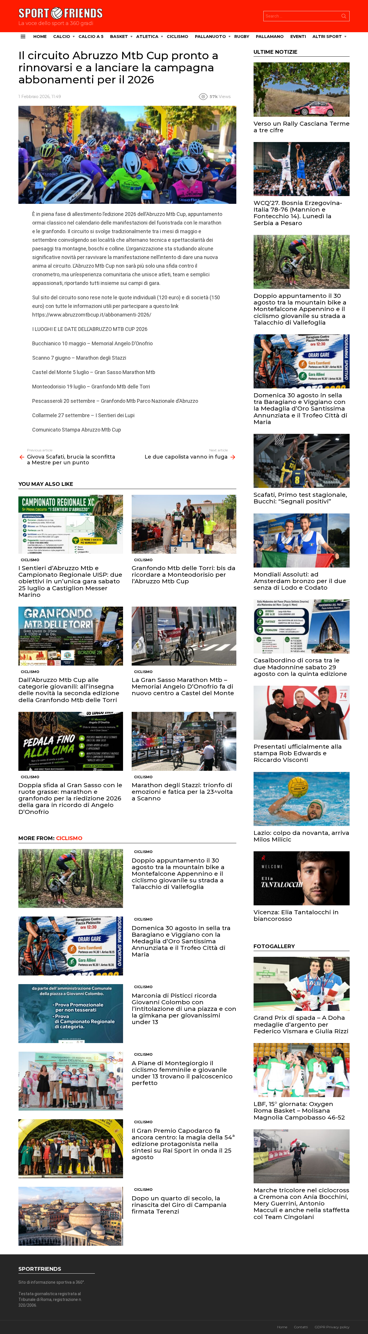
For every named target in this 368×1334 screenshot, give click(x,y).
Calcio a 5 (90, 36)
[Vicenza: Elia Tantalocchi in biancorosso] (302, 878)
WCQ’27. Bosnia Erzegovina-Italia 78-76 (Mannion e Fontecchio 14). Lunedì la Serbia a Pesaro (298, 213)
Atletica (147, 36)
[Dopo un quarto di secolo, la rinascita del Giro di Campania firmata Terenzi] (70, 1216)
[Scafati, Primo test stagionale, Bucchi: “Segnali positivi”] (302, 461)
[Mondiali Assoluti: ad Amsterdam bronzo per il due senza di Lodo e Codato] (302, 540)
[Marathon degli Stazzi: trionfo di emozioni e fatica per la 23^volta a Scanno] (184, 741)
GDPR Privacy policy (332, 1327)
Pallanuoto (210, 36)
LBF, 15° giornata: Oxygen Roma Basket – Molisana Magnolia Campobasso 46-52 (299, 1110)
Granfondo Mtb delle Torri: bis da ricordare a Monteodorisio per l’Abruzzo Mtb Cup (183, 574)
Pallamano (270, 36)
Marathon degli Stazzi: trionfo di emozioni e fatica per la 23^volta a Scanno (182, 791)
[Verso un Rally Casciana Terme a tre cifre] (302, 89)
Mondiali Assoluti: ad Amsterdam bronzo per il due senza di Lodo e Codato (300, 581)
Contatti (301, 1327)
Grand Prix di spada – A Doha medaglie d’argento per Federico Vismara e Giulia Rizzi (301, 1024)
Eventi (298, 36)
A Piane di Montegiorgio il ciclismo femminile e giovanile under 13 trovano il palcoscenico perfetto (182, 1073)
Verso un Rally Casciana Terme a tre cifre (302, 127)
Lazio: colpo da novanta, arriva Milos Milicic (301, 836)
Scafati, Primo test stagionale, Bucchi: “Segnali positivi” (300, 498)
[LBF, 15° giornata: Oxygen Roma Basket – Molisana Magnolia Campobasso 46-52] (302, 1070)
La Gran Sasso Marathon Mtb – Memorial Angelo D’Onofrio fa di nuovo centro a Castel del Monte (183, 686)
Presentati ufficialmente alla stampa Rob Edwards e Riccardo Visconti (298, 753)
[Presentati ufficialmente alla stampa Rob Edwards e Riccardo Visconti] (302, 713)
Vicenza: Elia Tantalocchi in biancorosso (296, 915)
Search (344, 17)
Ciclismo (177, 36)
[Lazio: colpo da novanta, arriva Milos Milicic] (302, 799)
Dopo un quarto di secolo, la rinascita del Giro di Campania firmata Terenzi (179, 1205)
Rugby (241, 36)
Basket (119, 36)
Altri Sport (327, 36)
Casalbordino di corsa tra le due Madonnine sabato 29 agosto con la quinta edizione (300, 667)
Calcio (61, 36)
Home (40, 36)
